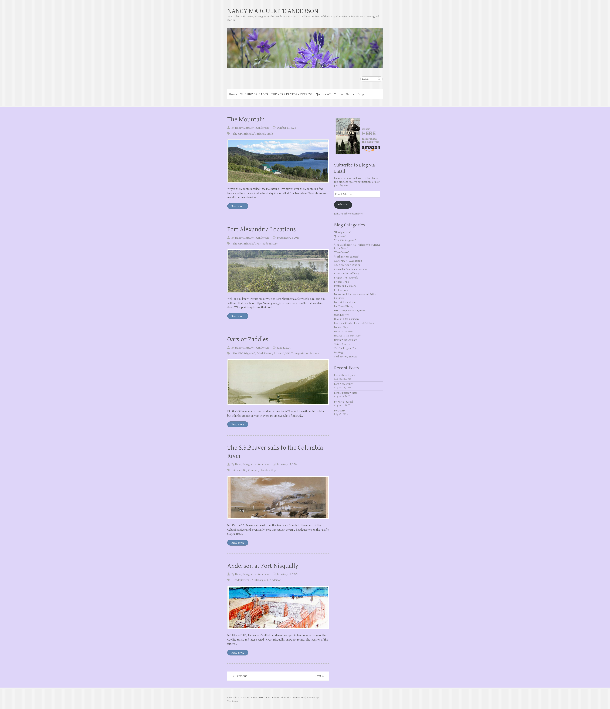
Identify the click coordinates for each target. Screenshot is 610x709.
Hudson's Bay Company (245, 470)
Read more (237, 206)
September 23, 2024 (288, 237)
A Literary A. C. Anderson (266, 580)
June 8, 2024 (284, 347)
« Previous (240, 676)
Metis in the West (343, 331)
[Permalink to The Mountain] (278, 161)
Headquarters (341, 314)
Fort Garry (340, 410)
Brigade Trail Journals (346, 277)
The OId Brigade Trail (345, 348)
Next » (319, 676)
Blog (361, 94)
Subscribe (343, 204)
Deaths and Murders (345, 286)
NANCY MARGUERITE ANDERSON (272, 11)
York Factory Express (345, 356)
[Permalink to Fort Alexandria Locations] (278, 271)
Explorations (341, 290)
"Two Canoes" (341, 252)
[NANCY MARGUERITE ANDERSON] (305, 46)
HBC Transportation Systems (302, 353)
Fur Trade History (267, 243)
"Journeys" (340, 236)
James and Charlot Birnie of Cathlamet (354, 323)
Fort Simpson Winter (345, 392)
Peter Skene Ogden (344, 375)
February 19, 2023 (287, 574)
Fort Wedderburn (343, 384)
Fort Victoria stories (345, 302)
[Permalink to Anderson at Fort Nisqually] (278, 607)
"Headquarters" (240, 580)
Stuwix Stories (342, 344)
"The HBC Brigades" (243, 133)
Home (233, 94)
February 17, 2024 (287, 464)
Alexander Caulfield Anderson (350, 269)
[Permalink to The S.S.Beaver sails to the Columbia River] (278, 497)
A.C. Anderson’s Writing (347, 265)
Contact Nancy (344, 94)
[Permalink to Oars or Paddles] (278, 382)
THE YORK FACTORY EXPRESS (291, 94)
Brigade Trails (265, 133)
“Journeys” (323, 94)
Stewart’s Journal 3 (344, 401)
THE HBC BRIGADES (254, 94)
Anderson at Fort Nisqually (262, 566)
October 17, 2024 (286, 127)
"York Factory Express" (270, 353)
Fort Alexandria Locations (261, 229)
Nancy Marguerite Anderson (252, 127)
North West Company (345, 340)
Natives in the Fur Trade (347, 335)
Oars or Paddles (247, 339)
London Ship (268, 470)
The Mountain (246, 119)
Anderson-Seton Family (346, 273)
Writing (338, 352)
